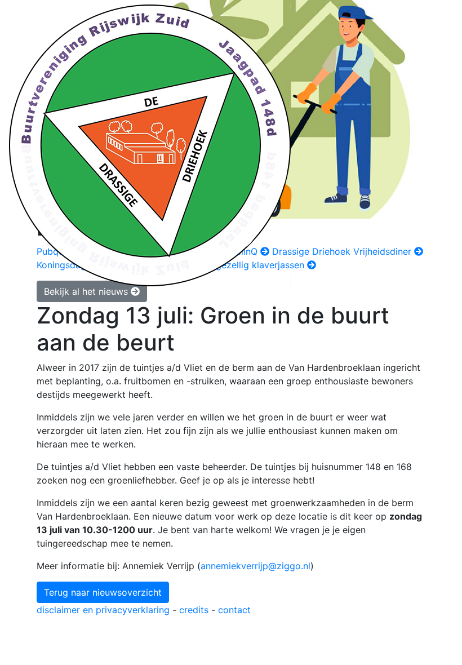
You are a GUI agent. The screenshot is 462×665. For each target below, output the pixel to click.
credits (193, 609)
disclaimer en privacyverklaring (103, 609)
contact (234, 609)
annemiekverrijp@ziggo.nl (255, 565)
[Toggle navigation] (445, 145)
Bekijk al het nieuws (87, 291)
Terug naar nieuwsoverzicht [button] (103, 592)
